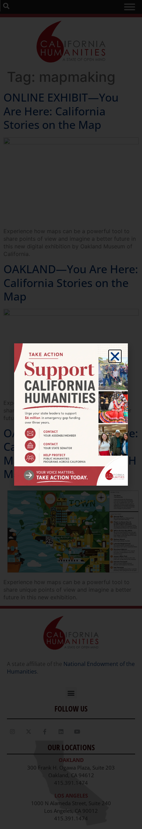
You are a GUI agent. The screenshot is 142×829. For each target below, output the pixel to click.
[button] (115, 356)
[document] (71, 414)
